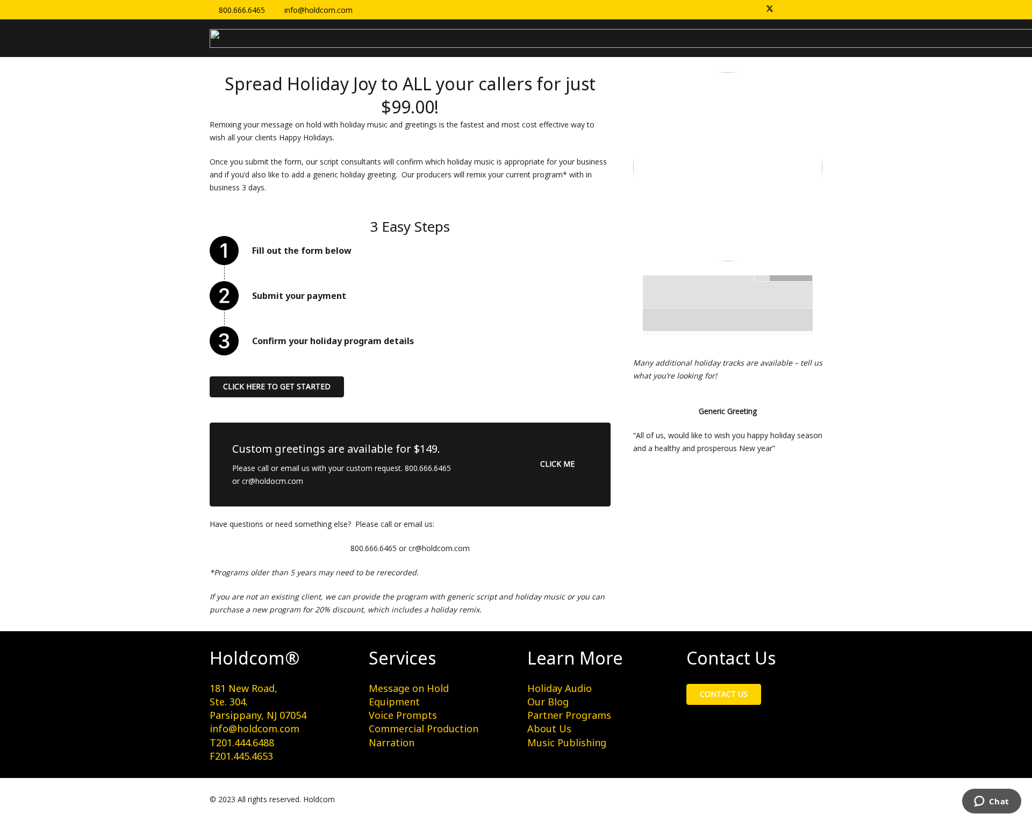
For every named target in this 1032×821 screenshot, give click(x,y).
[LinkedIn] (799, 9)
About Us (549, 728)
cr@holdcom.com (439, 548)
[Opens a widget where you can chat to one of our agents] (991, 802)
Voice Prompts (403, 715)
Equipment (394, 701)
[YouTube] (814, 9)
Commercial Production (423, 728)
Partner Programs (569, 715)
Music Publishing (566, 742)
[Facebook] (784, 9)
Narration (391, 742)
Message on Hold (409, 688)
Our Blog (548, 701)
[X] (769, 9)
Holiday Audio (559, 688)
